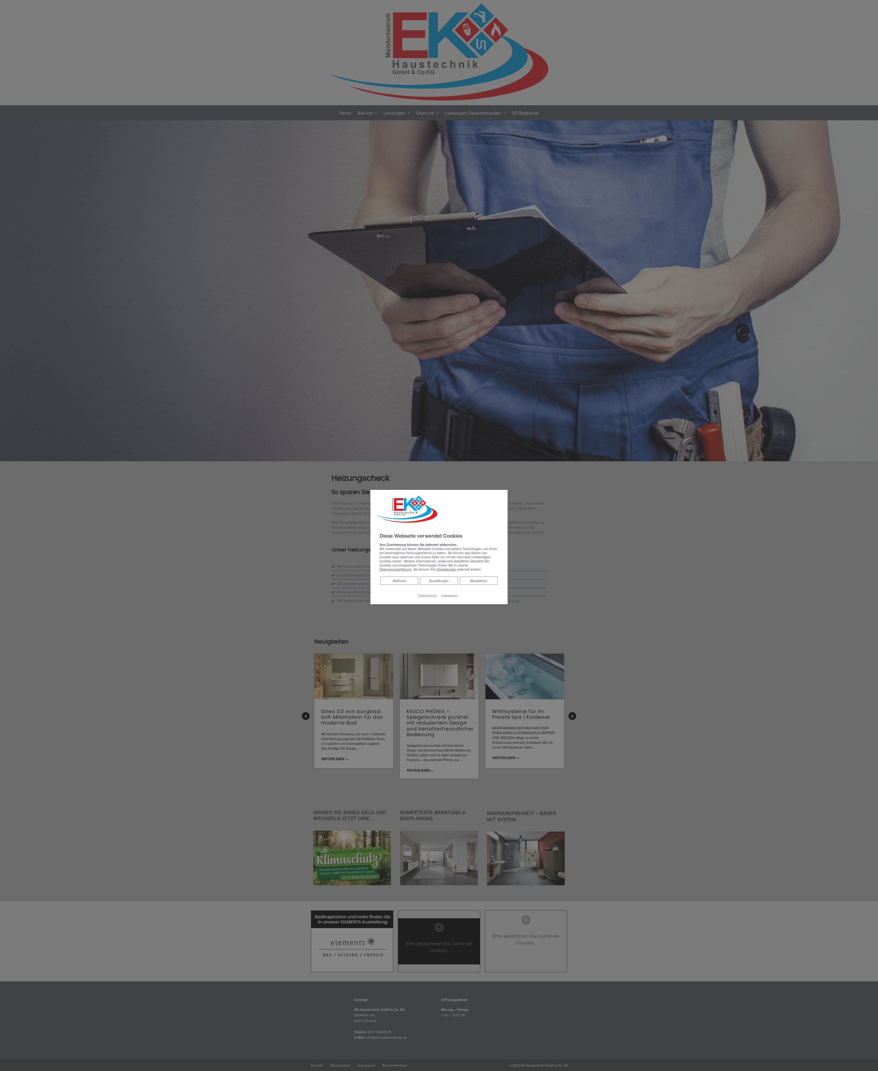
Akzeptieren (478, 580)
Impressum (449, 595)
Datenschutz (427, 595)
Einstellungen (439, 580)
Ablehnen (399, 580)
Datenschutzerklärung (395, 569)
